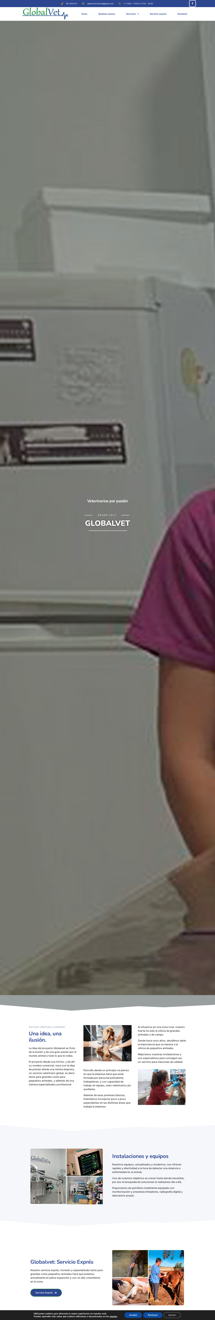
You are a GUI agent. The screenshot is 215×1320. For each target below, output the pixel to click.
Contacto (182, 13)
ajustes (113, 1316)
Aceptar (133, 1315)
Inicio (84, 13)
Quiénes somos (106, 13)
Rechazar (153, 1315)
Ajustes (172, 1315)
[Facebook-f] (192, 3)
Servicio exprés (158, 13)
